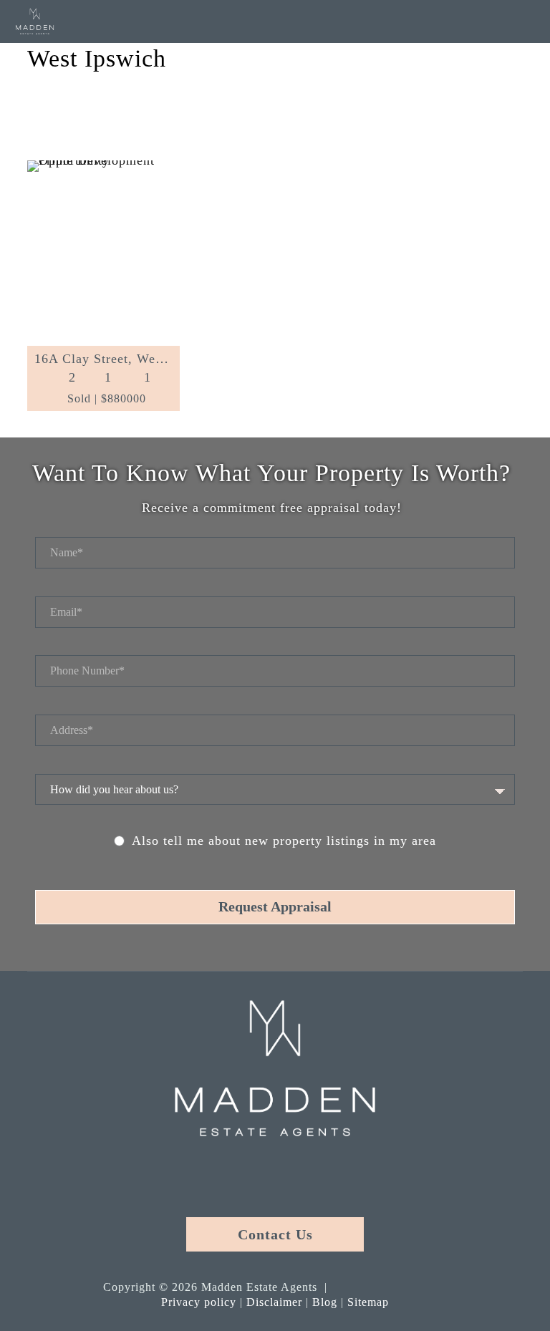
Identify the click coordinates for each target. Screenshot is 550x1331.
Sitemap (368, 1302)
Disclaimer (274, 1302)
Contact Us (275, 1234)
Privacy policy (198, 1302)
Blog (324, 1302)
